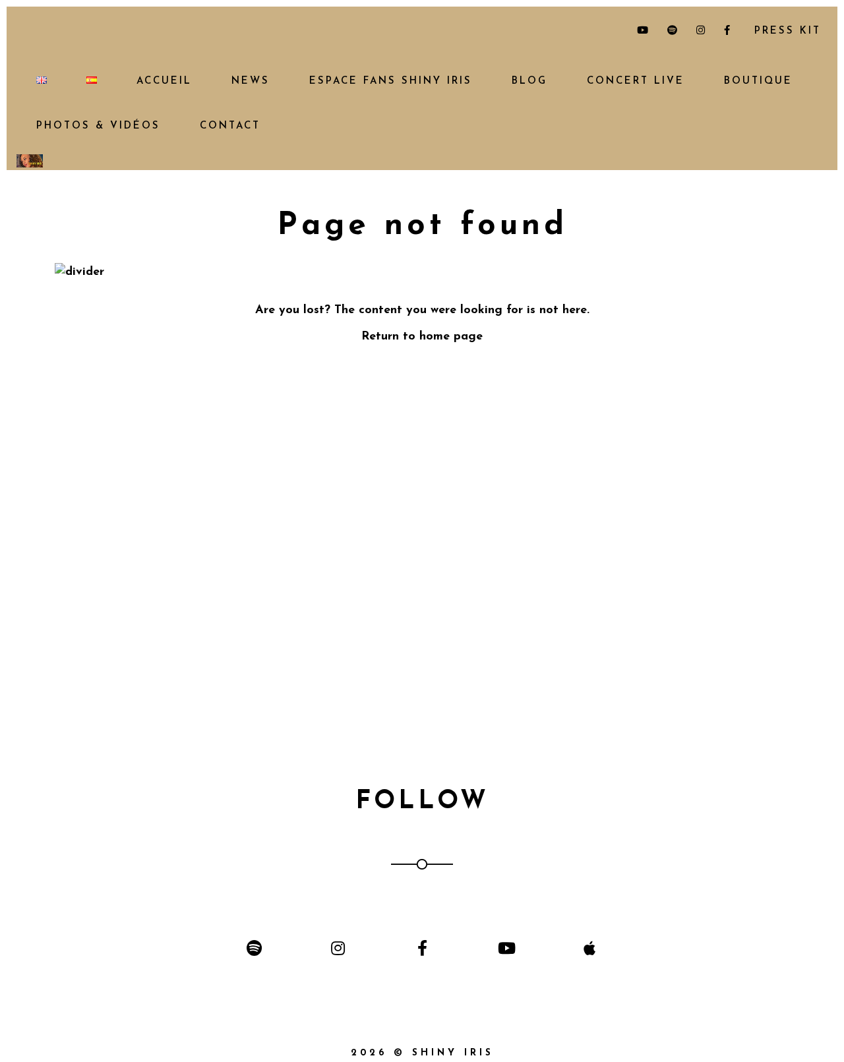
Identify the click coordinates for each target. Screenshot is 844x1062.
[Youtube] (506, 948)
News (250, 81)
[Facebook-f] (422, 948)
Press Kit (785, 31)
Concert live (635, 81)
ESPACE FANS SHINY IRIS (390, 81)
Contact (230, 126)
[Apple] (590, 948)
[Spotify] (254, 948)
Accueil (164, 81)
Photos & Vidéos (98, 126)
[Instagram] (338, 948)
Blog (529, 81)
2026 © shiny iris (422, 1053)
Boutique (758, 81)
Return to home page (422, 337)
